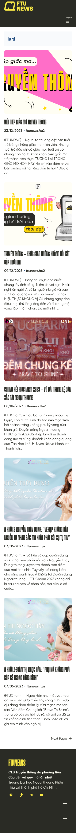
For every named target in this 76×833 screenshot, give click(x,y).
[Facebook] (11, 795)
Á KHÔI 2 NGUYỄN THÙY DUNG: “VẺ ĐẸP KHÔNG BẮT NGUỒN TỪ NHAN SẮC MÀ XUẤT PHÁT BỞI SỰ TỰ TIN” (37, 533)
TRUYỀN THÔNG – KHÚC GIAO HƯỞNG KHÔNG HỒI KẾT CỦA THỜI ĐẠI (36, 258)
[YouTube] (41, 795)
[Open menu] (67, 22)
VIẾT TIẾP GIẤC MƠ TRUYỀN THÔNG (25, 122)
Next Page (61, 738)
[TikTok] (21, 795)
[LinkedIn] (31, 795)
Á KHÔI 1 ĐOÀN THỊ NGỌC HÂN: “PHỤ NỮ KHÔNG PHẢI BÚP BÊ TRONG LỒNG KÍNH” (37, 673)
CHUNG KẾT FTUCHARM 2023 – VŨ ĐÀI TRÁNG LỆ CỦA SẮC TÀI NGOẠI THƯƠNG (37, 393)
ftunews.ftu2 (35, 131)
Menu (69, 18)
